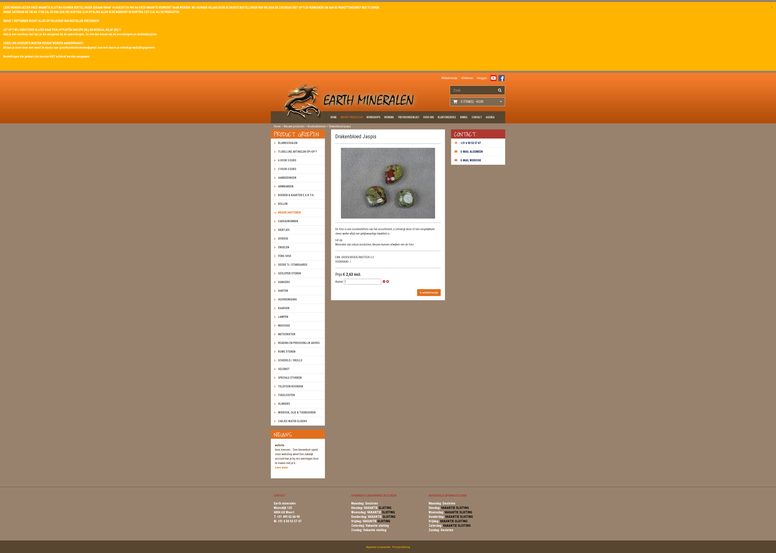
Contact (477, 117)
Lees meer (281, 467)
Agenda (490, 117)
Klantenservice (447, 117)
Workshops (373, 117)
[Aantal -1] (384, 281)
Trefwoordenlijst (408, 117)
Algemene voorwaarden (378, 547)
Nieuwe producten (352, 117)
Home (333, 117)
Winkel (464, 117)
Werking (389, 117)
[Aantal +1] (387, 281)
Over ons (428, 117)
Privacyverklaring (401, 547)
